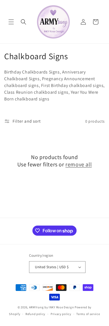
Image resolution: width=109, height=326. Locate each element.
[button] (11, 22)
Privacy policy (61, 314)
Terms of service (88, 314)
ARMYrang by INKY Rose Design (51, 307)
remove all (78, 164)
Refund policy (35, 314)
